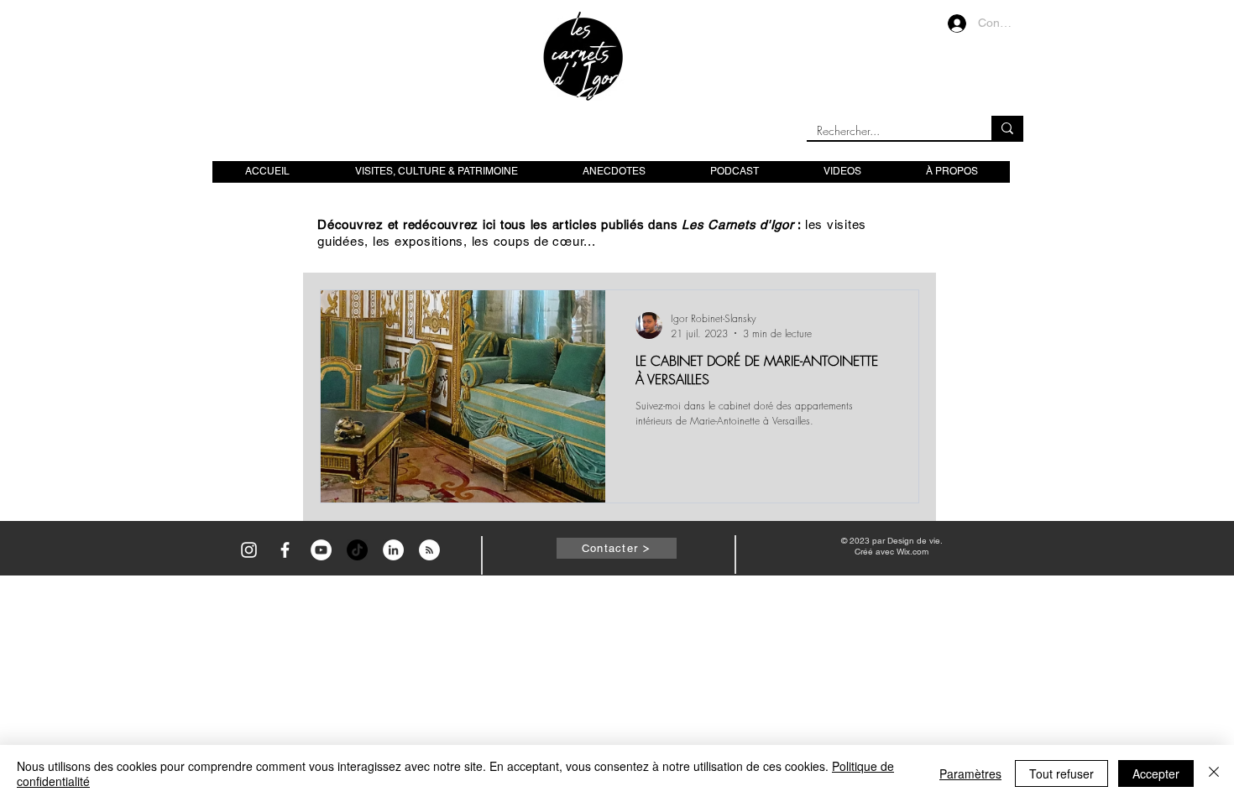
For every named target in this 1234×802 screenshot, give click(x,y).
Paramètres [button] (970, 773)
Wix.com (912, 551)
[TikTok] (357, 549)
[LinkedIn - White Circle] (393, 549)
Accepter (1155, 773)
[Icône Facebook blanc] (285, 549)
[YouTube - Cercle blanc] (321, 549)
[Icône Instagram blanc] (248, 549)
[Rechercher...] (1007, 128)
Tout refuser (1061, 773)
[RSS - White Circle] (429, 549)
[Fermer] (1214, 773)
